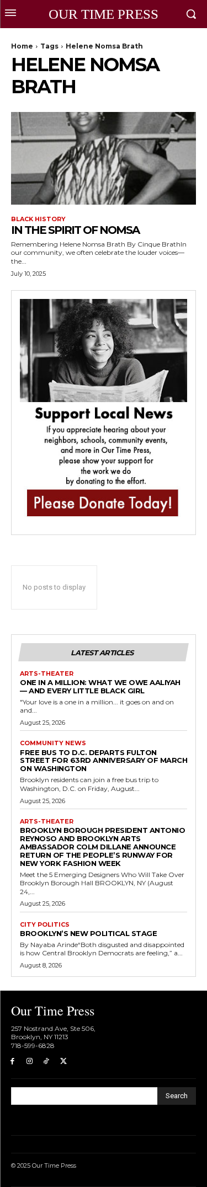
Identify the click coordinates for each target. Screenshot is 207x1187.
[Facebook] (12, 1061)
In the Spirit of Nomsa (75, 230)
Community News (53, 743)
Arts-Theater (46, 673)
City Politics (45, 924)
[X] (63, 1061)
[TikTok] (46, 1061)
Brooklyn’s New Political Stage (88, 933)
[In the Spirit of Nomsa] (103, 158)
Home (22, 46)
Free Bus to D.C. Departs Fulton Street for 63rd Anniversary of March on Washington (103, 760)
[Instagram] (29, 1061)
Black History (38, 219)
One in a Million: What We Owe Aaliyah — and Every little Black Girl (100, 686)
